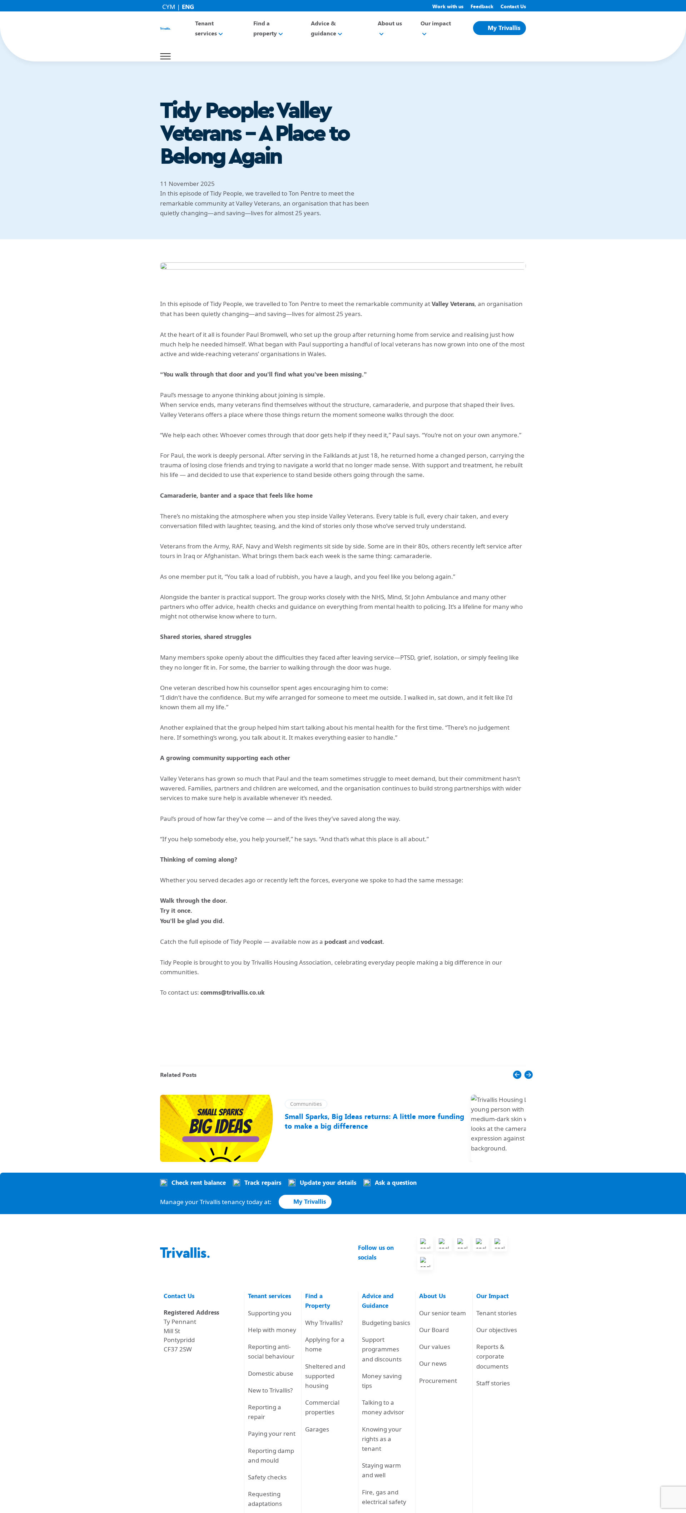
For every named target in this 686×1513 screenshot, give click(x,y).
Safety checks (267, 1477)
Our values (434, 1346)
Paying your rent (271, 1433)
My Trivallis (504, 27)
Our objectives (496, 1330)
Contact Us (513, 7)
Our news (433, 1363)
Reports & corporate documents (492, 1356)
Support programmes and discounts (382, 1349)
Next (507, 1090)
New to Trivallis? (270, 1390)
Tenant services (269, 1296)
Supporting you (270, 1313)
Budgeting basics (386, 1323)
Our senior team (442, 1313)
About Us (432, 1296)
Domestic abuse (270, 1373)
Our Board (434, 1330)
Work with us (447, 7)
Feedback (482, 7)
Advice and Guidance (378, 1300)
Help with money (272, 1330)
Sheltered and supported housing (325, 1376)
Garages (317, 1429)
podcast (335, 941)
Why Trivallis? (324, 1323)
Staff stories (493, 1383)
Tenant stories (496, 1313)
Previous (496, 1090)
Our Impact (492, 1296)
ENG (188, 6)
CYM (168, 7)
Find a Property (317, 1300)
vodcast (372, 941)
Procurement (438, 1380)
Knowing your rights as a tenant (382, 1439)
